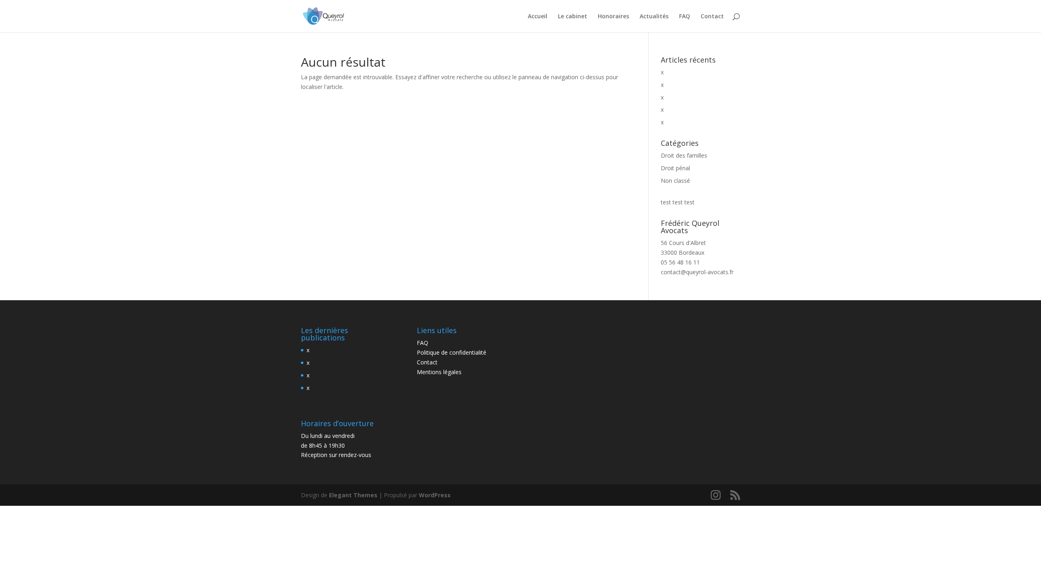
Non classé (675, 180)
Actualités (654, 16)
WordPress (435, 495)
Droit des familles (684, 155)
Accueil (537, 16)
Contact (712, 16)
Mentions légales (439, 372)
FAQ (684, 16)
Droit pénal (675, 168)
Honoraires (613, 16)
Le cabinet (572, 16)
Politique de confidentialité (451, 352)
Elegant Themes (353, 495)
